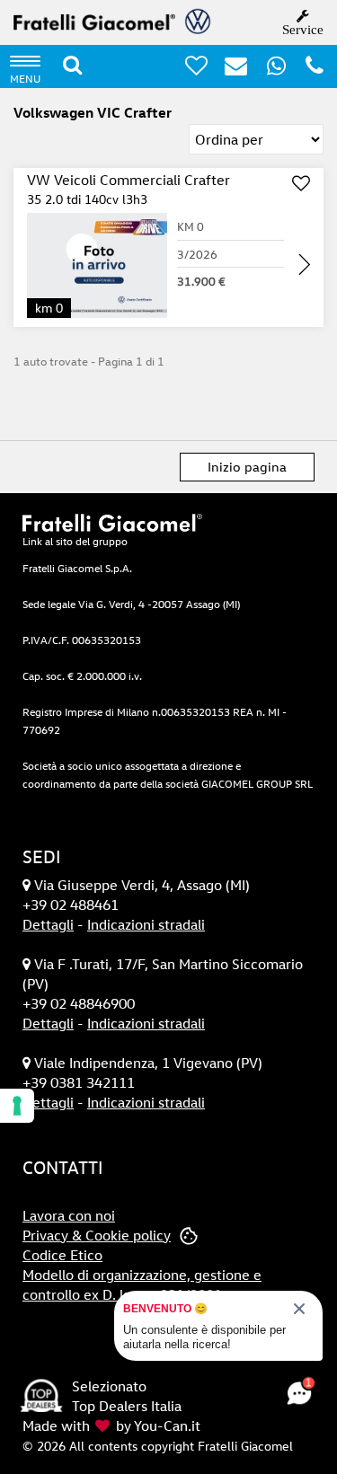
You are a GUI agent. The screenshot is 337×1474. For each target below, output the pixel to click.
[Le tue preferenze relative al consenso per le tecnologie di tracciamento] (17, 1106)
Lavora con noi (68, 1215)
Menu (25, 78)
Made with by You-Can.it (111, 1425)
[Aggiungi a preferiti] (301, 184)
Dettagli (48, 924)
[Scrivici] (229, 69)
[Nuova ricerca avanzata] (72, 65)
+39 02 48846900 (78, 1003)
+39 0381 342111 (78, 1082)
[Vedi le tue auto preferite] (190, 69)
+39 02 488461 (70, 905)
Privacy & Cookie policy (96, 1235)
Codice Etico (62, 1255)
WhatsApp (287, 65)
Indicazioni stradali (146, 924)
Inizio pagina (247, 466)
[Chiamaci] (308, 69)
